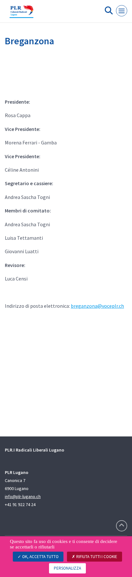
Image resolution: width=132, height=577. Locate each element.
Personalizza (67, 568)
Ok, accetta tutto (40, 556)
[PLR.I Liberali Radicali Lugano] (21, 13)
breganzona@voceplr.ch (97, 306)
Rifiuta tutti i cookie (96, 556)
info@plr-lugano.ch (23, 496)
